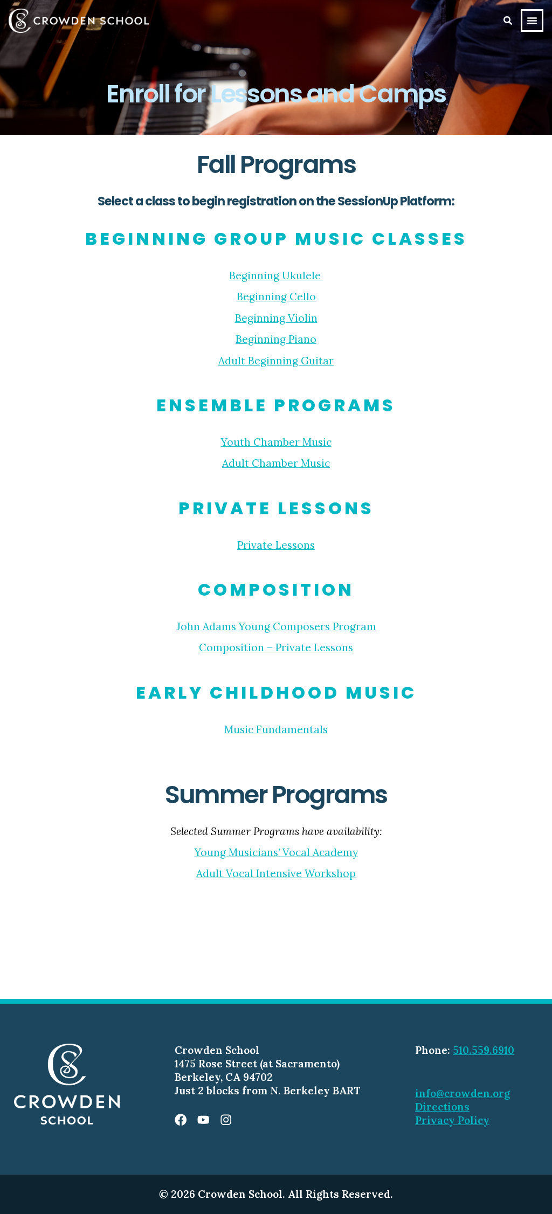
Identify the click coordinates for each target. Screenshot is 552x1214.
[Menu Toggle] (532, 20)
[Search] (507, 20)
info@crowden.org (462, 1093)
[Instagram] (226, 1120)
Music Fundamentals (276, 729)
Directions (442, 1106)
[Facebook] (181, 1120)
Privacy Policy (452, 1120)
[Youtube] (203, 1120)
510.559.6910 (483, 1050)
